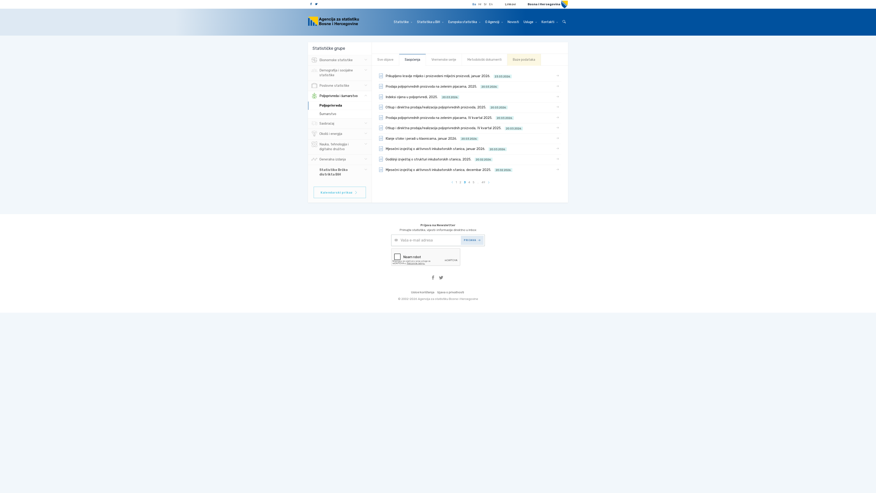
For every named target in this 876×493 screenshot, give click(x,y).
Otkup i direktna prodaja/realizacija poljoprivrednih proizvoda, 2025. (446, 107)
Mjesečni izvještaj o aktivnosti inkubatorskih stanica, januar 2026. (446, 149)
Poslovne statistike (334, 86)
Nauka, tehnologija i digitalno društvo (334, 146)
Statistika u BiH (429, 22)
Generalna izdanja (332, 159)
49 (483, 182)
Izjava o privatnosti (450, 292)
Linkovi (510, 4)
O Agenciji (492, 22)
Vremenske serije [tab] (443, 60)
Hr (480, 4)
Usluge (529, 22)
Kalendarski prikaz (337, 192)
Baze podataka (524, 60)
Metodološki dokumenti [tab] (484, 60)
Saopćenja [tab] (412, 60)
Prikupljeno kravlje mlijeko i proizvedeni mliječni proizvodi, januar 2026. (448, 76)
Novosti (513, 22)
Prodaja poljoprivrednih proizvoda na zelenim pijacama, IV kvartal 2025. (449, 118)
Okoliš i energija (330, 134)
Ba (474, 4)
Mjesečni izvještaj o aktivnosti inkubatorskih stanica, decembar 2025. (448, 170)
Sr (485, 4)
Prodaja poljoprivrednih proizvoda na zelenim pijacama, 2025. (441, 87)
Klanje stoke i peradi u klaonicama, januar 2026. (431, 139)
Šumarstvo (327, 114)
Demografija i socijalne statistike (336, 72)
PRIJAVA (470, 240)
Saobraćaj (326, 124)
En (491, 4)
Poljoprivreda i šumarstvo (338, 96)
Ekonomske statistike (336, 60)
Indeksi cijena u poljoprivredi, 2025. (422, 97)
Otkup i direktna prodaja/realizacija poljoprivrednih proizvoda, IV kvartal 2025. (454, 128)
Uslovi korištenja (422, 292)
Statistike (401, 22)
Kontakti (548, 22)
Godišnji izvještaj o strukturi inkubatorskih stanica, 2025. (438, 159)
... (478, 182)
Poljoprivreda (330, 106)
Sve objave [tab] (385, 60)
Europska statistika (463, 22)
